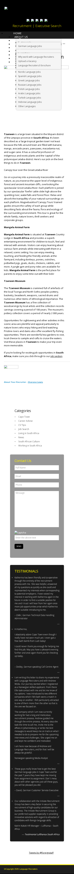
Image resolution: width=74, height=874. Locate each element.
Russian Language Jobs (29, 84)
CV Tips (22, 425)
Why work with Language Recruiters (36, 56)
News (21, 437)
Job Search (23, 429)
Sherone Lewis (35, 382)
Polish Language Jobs (29, 89)
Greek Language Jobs (29, 80)
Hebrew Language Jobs (30, 101)
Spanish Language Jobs (29, 76)
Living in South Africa (28, 433)
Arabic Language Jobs (29, 93)
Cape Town (24, 416)
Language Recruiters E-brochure (34, 65)
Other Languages (27, 106)
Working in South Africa (30, 445)
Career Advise (25, 420)
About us (21, 36)
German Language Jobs (30, 46)
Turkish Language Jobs (29, 97)
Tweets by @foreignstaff (41, 852)
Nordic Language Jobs (29, 71)
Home (17, 33)
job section (56, 356)
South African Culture (29, 441)
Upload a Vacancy (27, 61)
